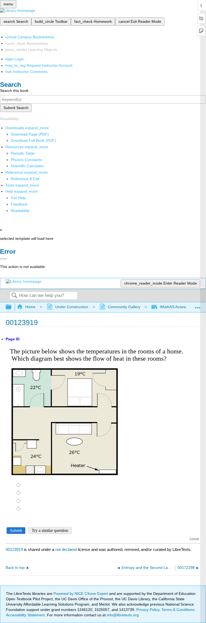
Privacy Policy (147, 609)
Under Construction (71, 307)
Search (14, 296)
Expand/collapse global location (198, 305)
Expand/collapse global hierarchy (12, 307)
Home (30, 307)
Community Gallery (124, 307)
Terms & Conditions (177, 609)
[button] (19, 204)
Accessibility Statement (25, 615)
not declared (66, 549)
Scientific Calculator (27, 166)
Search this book (14, 90)
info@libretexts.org (122, 615)
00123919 (14, 549)
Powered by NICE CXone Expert (81, 593)
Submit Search (15, 108)
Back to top (15, 568)
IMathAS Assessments (179, 307)
